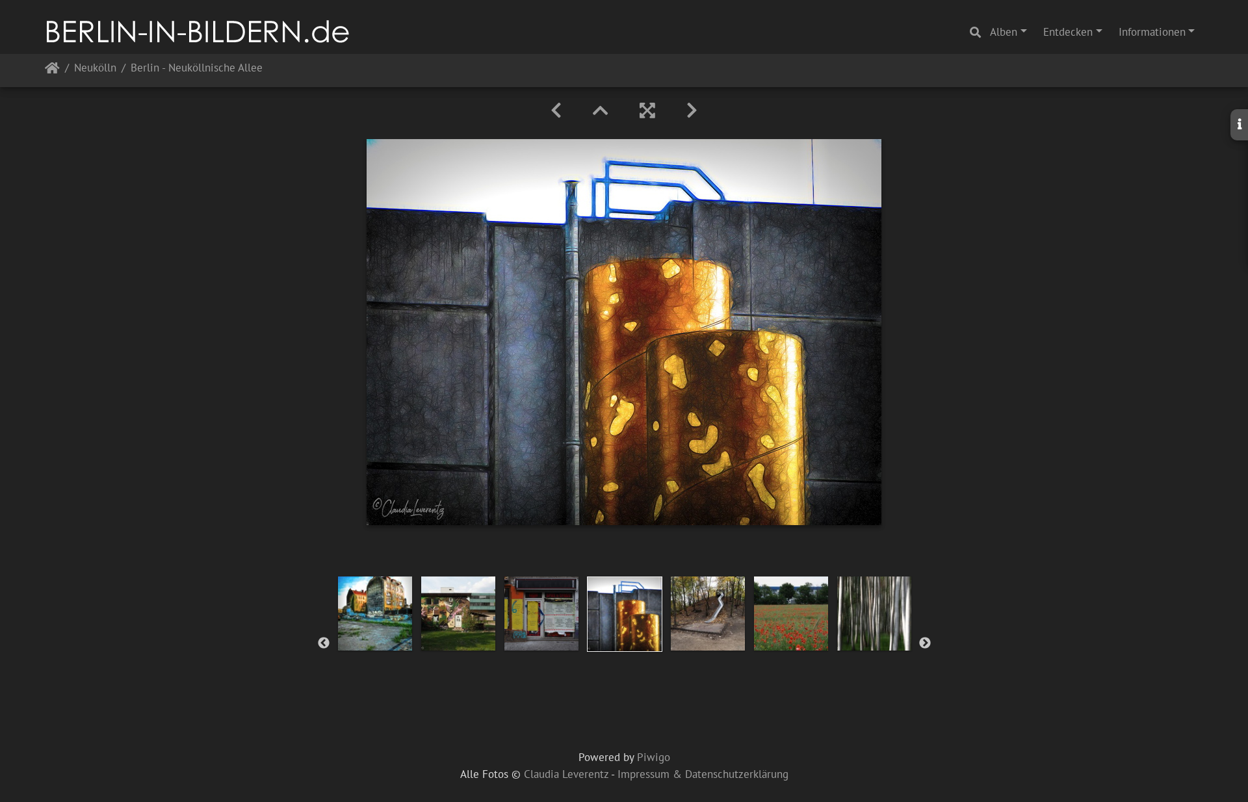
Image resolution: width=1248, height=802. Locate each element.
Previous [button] (323, 643)
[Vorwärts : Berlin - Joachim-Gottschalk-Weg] (692, 110)
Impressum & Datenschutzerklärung (703, 774)
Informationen (1152, 32)
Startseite (52, 70)
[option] (375, 614)
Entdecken (1068, 32)
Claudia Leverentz (566, 774)
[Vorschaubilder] (600, 110)
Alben (1003, 32)
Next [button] (924, 643)
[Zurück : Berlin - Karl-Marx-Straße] (556, 110)
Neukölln (95, 68)
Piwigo (653, 757)
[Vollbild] (647, 110)
